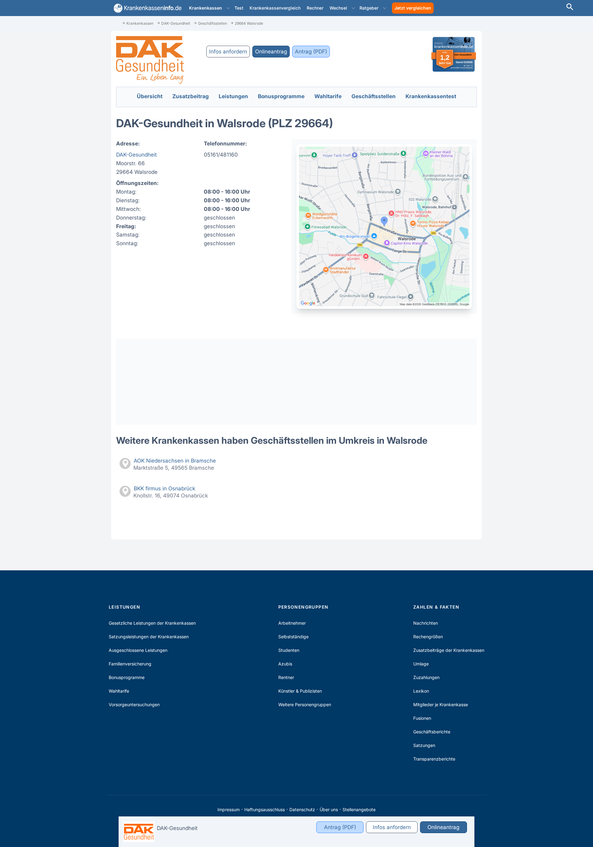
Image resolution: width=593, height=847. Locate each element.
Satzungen (424, 745)
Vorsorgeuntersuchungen (134, 704)
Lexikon (421, 691)
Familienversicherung (130, 663)
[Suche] (569, 7)
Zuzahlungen (426, 677)
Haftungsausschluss (264, 809)
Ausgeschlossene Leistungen (138, 650)
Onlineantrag (271, 51)
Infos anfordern (228, 51)
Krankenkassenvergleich (275, 7)
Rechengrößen (428, 636)
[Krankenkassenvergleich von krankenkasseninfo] (146, 8)
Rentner (286, 677)
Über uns (329, 809)
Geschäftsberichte (431, 731)
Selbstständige (293, 636)
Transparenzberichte (434, 758)
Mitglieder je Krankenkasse (440, 704)
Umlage (421, 663)
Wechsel (338, 7)
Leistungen (124, 607)
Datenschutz (302, 809)
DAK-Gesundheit (136, 154)
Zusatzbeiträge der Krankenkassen (448, 650)
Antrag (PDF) (311, 51)
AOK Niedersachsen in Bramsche (175, 460)
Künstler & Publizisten (300, 691)
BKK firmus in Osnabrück (164, 488)
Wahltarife (119, 691)
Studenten (288, 650)
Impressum (228, 809)
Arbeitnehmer (292, 623)
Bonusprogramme (127, 677)
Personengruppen (303, 607)
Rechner (315, 7)
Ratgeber (369, 7)
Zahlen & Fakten (436, 607)
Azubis (285, 663)
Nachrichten (425, 623)
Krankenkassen (205, 7)
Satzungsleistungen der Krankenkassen (149, 636)
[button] (228, 8)
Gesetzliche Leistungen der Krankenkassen (152, 623)
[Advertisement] (296, 381)
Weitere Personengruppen (304, 704)
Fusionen (422, 718)
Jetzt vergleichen (412, 7)
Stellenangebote (359, 809)
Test (238, 7)
